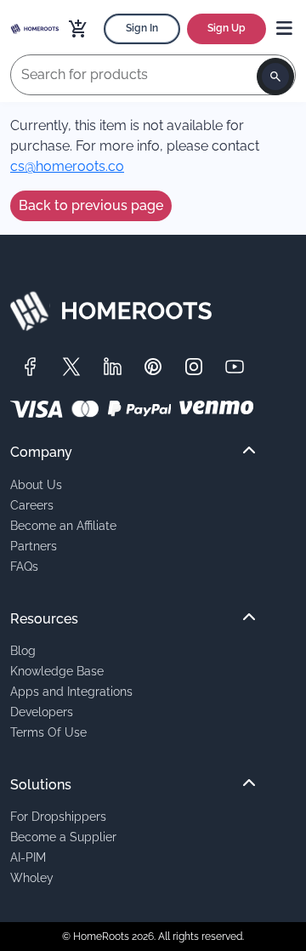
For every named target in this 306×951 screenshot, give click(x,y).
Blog (23, 650)
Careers (32, 505)
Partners (33, 545)
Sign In (142, 28)
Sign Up (226, 28)
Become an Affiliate (63, 525)
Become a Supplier (63, 836)
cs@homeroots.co (67, 166)
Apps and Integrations (71, 691)
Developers (41, 711)
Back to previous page (91, 205)
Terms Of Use (48, 732)
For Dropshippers (58, 816)
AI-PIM (28, 857)
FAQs (24, 566)
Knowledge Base (57, 670)
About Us (36, 484)
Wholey (32, 877)
